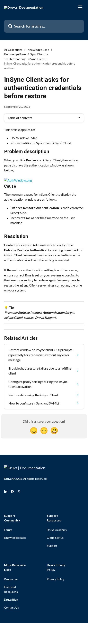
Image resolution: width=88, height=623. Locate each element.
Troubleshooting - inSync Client (24, 59)
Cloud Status (55, 537)
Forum (8, 530)
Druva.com (11, 579)
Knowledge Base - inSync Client (24, 54)
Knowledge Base (38, 49)
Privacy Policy (55, 579)
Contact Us (11, 607)
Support (52, 545)
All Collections (13, 49)
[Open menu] (80, 7)
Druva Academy (57, 530)
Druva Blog (11, 599)
